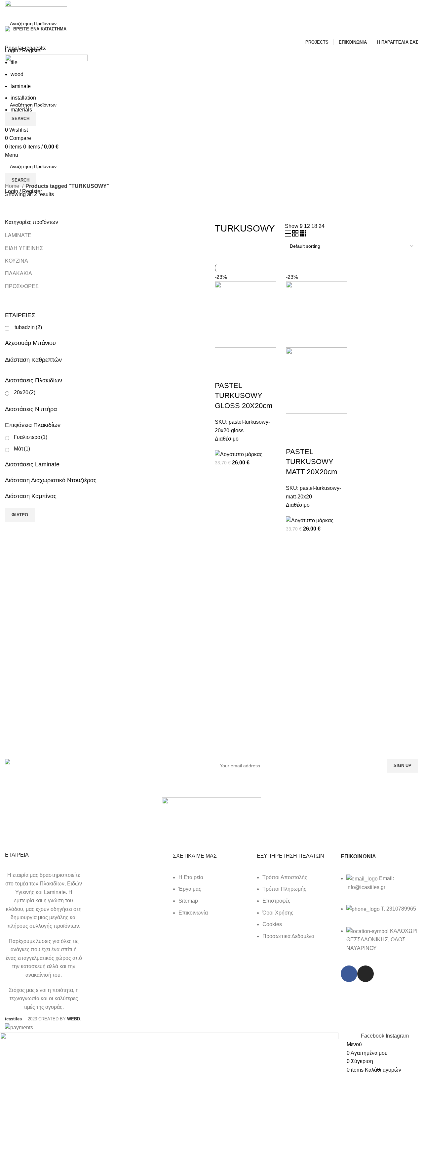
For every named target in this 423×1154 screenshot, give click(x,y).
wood (17, 74)
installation (23, 98)
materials (21, 109)
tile (14, 62)
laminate (21, 86)
